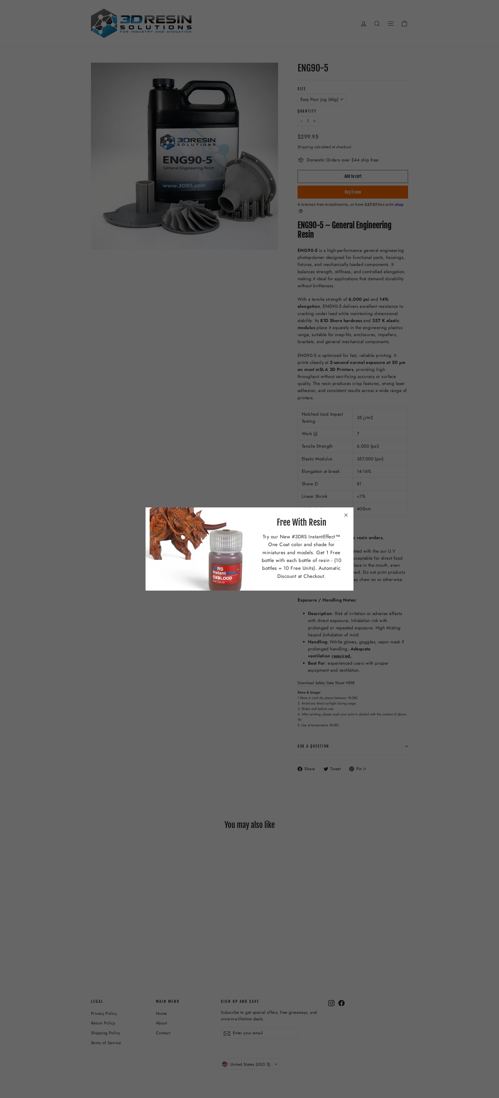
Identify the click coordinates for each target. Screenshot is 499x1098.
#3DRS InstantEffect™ (316, 536)
